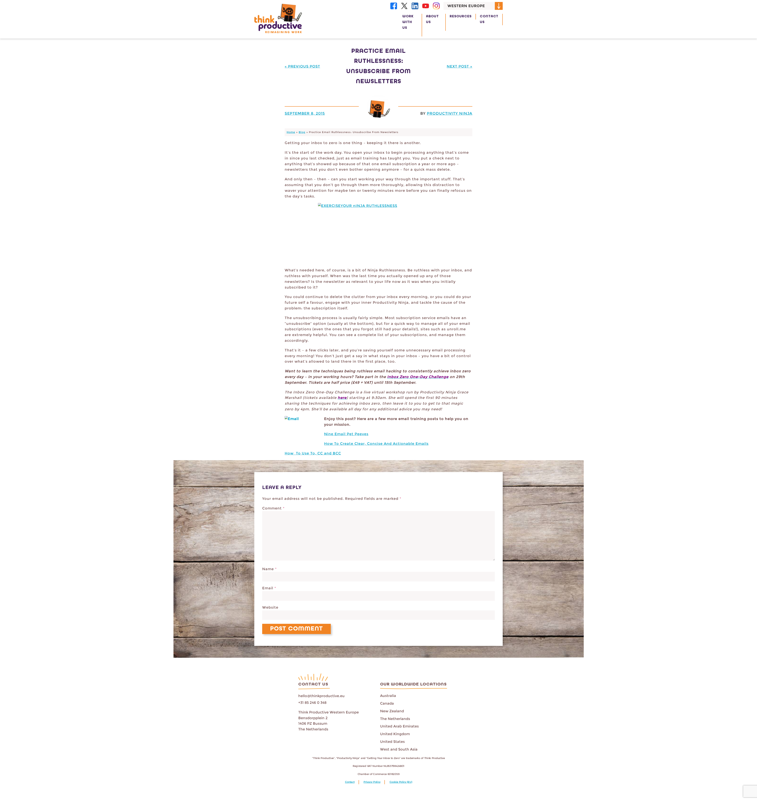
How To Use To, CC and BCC (313, 453)
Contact (350, 781)
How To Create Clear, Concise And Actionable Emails (376, 443)
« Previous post (302, 66)
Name (269, 569)
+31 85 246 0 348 (312, 702)
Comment (273, 508)
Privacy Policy (372, 781)
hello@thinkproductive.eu (321, 696)
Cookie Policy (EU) (401, 781)
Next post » (459, 66)
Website (270, 607)
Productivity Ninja (449, 113)
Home (291, 132)
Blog (302, 132)
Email (269, 588)
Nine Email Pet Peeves (346, 434)
